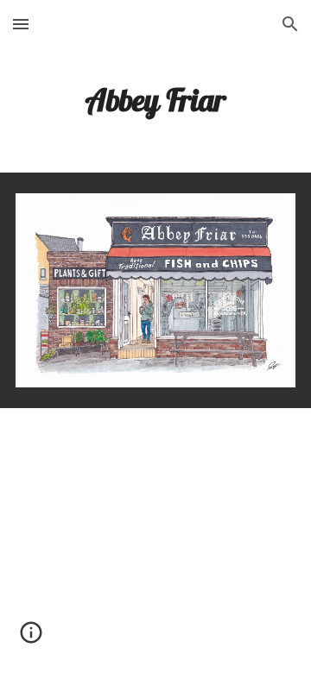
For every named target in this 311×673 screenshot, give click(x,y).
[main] (155, 99)
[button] (20, 23)
